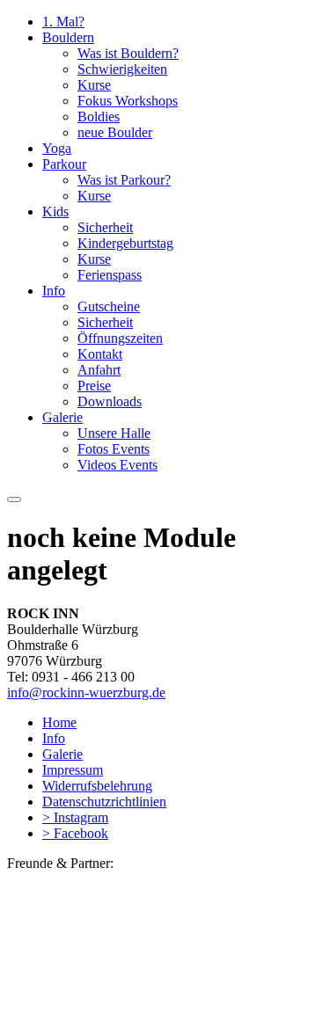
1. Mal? (63, 21)
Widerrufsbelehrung (97, 785)
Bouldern (68, 37)
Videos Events (117, 464)
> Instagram (75, 817)
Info (53, 290)
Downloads (109, 401)
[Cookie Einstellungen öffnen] (139, 1012)
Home (59, 722)
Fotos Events (113, 448)
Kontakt (99, 353)
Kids (55, 211)
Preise (94, 385)
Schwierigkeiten (122, 69)
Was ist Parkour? (124, 179)
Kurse (94, 84)
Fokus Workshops (127, 100)
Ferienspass (109, 274)
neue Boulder (114, 132)
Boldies (98, 116)
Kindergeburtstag (125, 243)
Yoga (56, 148)
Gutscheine (108, 306)
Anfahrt (99, 369)
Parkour (64, 164)
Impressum (72, 769)
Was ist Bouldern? (128, 53)
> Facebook (75, 833)
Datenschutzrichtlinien (104, 801)
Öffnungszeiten (120, 338)
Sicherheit (105, 227)
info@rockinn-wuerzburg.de (86, 692)
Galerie (62, 417)
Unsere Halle (113, 433)
